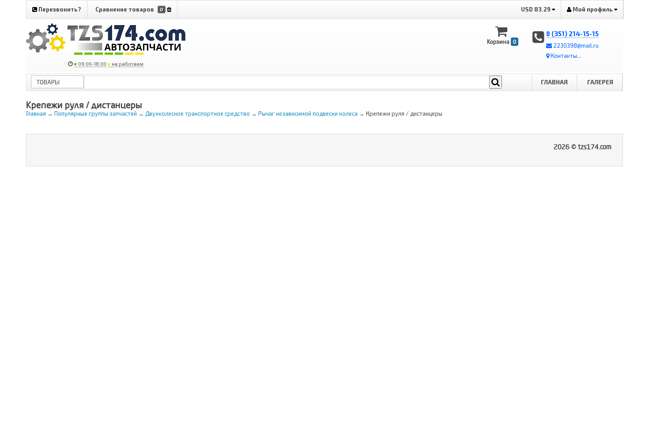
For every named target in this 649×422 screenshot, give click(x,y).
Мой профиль (592, 9)
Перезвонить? (59, 9)
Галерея (600, 82)
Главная (554, 82)
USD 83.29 (536, 9)
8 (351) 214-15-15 (572, 34)
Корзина (501, 41)
